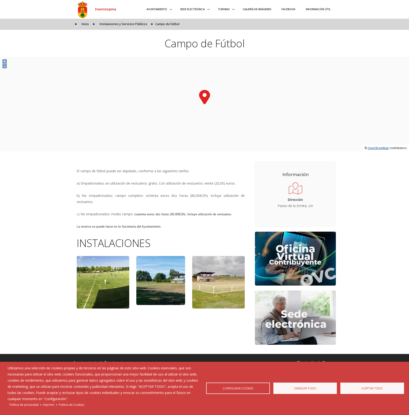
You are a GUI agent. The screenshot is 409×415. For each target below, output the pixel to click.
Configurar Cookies (238, 388)
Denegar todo (305, 388)
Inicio (85, 24)
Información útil (318, 9)
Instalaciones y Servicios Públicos (123, 24)
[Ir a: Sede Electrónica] (295, 317)
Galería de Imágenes (257, 9)
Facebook (288, 9)
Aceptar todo (372, 388)
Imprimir (48, 404)
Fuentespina (105, 9)
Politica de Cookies (71, 404)
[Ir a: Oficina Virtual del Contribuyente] (295, 259)
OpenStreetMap (378, 148)
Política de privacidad (24, 404)
